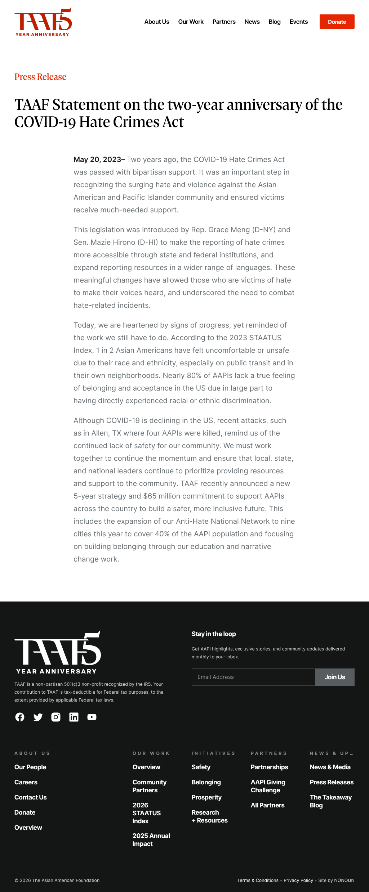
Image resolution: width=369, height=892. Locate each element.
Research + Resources (210, 816)
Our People (30, 767)
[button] (157, 21)
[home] (66, 21)
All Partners (268, 805)
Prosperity (207, 797)
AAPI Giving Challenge (268, 786)
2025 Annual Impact (151, 840)
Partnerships (269, 767)
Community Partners (149, 786)
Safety (201, 767)
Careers (25, 782)
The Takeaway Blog (331, 801)
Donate (337, 21)
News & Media (330, 767)
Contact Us (30, 797)
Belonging (206, 782)
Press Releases (332, 782)
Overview (28, 827)
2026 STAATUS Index (147, 813)
